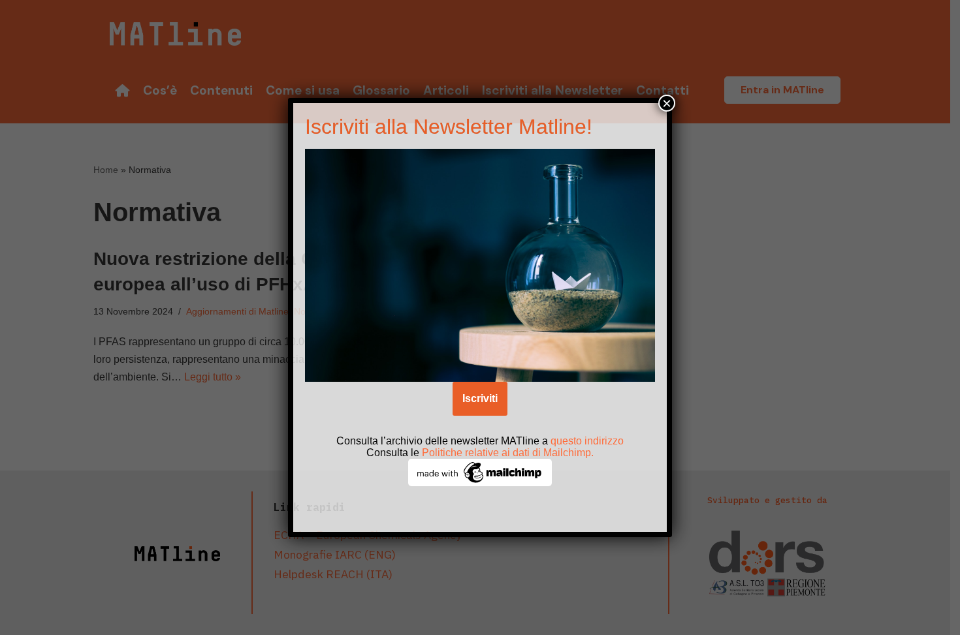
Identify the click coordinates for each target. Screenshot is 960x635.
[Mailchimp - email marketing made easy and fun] (480, 482)
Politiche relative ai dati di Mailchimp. (508, 452)
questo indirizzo (587, 440)
